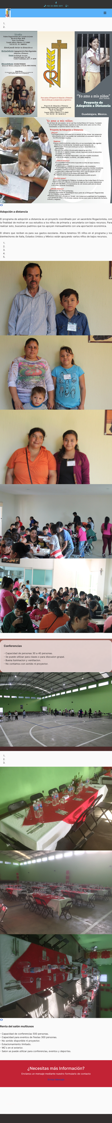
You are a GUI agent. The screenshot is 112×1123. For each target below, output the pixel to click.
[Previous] (0, 205)
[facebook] (56, 2)
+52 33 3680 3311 (54, 6)
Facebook (10, 1103)
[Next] (2, 205)
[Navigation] (105, 13)
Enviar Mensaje (56, 1079)
